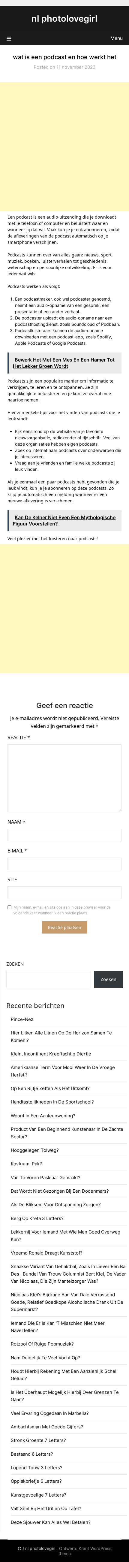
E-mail (17, 850)
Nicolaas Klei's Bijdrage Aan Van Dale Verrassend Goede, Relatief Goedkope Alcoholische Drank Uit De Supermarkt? (67, 1302)
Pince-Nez (22, 1019)
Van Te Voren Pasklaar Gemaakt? (45, 1177)
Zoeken (15, 964)
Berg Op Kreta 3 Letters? (37, 1218)
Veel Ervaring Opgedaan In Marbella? (50, 1413)
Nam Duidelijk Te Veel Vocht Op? (45, 1358)
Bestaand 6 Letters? (32, 1454)
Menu (116, 38)
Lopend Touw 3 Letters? (36, 1467)
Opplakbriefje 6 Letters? (36, 1481)
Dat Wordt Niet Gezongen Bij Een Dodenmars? (60, 1191)
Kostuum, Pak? (26, 1164)
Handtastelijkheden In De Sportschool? (52, 1102)
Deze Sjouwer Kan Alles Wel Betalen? (51, 1522)
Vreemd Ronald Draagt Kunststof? (46, 1253)
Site (12, 879)
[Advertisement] (64, 146)
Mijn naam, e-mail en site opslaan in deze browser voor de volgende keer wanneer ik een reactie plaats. (62, 910)
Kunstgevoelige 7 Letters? (38, 1495)
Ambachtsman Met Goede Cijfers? (47, 1427)
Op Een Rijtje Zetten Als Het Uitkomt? (50, 1088)
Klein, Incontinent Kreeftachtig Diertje (51, 1054)
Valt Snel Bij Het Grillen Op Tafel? (46, 1508)
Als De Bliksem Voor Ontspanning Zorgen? (56, 1204)
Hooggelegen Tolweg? (35, 1150)
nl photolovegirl (65, 18)
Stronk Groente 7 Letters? (38, 1440)
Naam (17, 822)
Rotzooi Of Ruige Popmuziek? (42, 1344)
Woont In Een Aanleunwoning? (43, 1116)
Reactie (19, 737)
